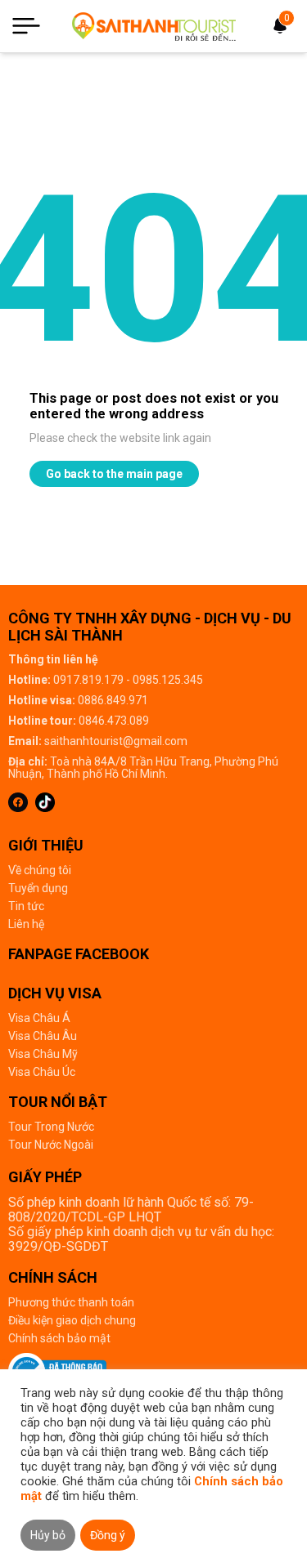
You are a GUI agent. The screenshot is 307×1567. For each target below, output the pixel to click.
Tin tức (26, 906)
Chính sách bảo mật (59, 1338)
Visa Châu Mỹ (43, 1053)
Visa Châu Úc (41, 1071)
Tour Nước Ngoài (50, 1144)
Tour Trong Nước (51, 1126)
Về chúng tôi (39, 870)
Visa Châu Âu (42, 1035)
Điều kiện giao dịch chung (72, 1320)
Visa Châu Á (39, 1018)
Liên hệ (26, 924)
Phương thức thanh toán (71, 1302)
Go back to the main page (114, 473)
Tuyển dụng (38, 888)
